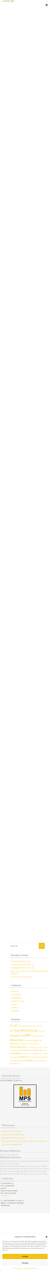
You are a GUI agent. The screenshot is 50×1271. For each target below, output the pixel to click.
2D (11, 1009)
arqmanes (41, 1015)
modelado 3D (36, 1035)
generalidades (16, 982)
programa (45, 1038)
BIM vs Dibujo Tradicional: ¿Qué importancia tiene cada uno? (24, 1125)
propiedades (13, 1041)
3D (15, 1010)
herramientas (18, 1031)
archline (15, 1015)
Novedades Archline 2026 (21, 946)
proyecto (23, 1041)
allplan (33, 1010)
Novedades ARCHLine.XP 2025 (22, 952)
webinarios (15, 995)
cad (33, 1020)
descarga (16, 1024)
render (39, 1041)
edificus (35, 1028)
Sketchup (18, 1045)
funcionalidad (16, 979)
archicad (39, 1010)
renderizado (45, 1041)
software (28, 1044)
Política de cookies (18, 1268)
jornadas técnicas (17, 985)
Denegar (25, 1263)
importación (33, 1032)
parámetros (25, 1038)
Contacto (4, 1180)
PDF (30, 1038)
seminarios (15, 992)
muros (44, 1035)
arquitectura (17, 1019)
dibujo (25, 1025)
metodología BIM (15, 1035)
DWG (30, 1028)
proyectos (32, 1041)
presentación (36, 1038)
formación (15, 976)
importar (40, 1032)
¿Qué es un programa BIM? (21, 961)
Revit (11, 1045)
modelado (25, 1035)
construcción (40, 1020)
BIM (28, 1019)
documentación (23, 1028)
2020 (20, 1010)
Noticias (14, 989)
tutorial (35, 1045)
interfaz (45, 1031)
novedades (15, 1037)
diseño (30, 1025)
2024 (28, 1010)
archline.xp (29, 1015)
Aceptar (25, 1256)
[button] (46, 1237)
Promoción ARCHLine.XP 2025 (22, 949)
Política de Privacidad (30, 1268)
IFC (27, 1032)
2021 (24, 1010)
